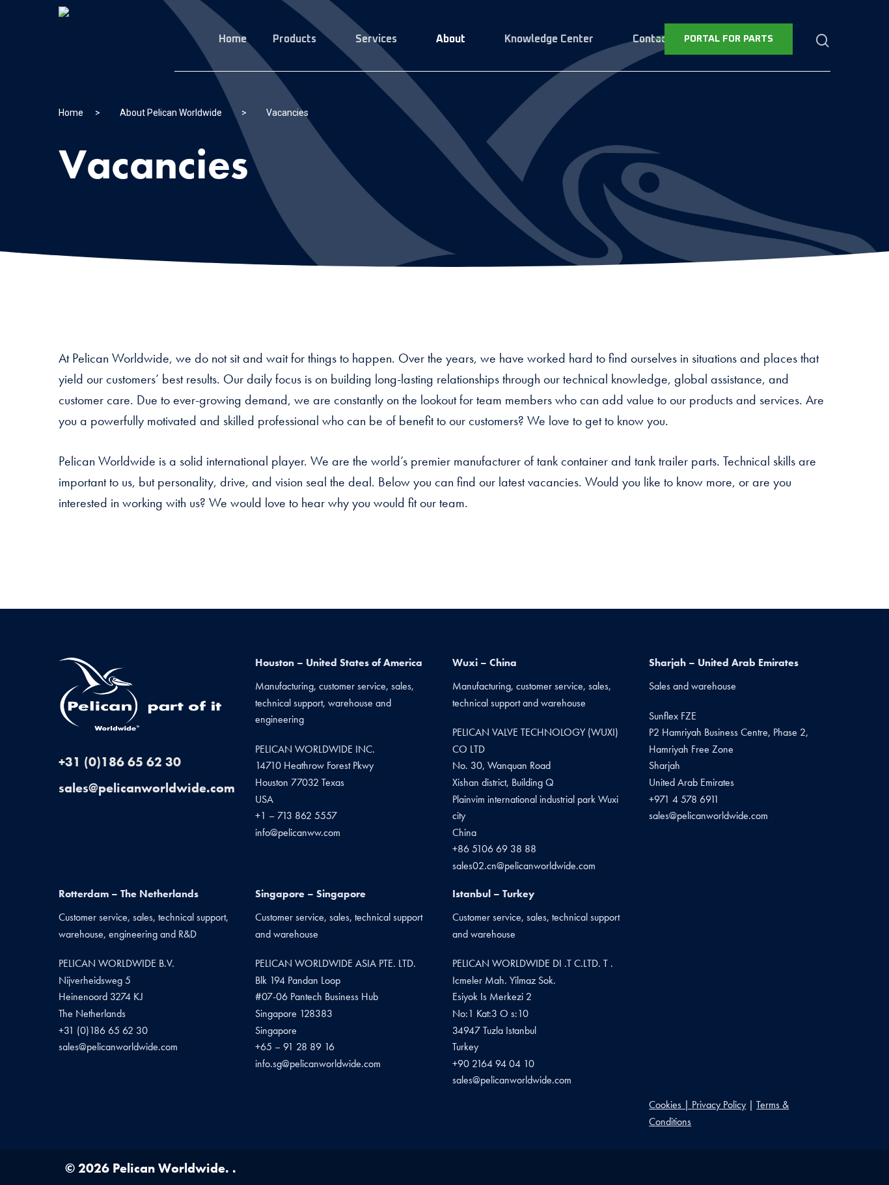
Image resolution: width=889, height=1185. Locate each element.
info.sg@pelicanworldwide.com (318, 1063)
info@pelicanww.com (297, 832)
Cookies (665, 1104)
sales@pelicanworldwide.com (147, 787)
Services (376, 39)
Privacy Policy (719, 1104)
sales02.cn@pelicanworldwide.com (523, 865)
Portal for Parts (728, 39)
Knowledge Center (549, 39)
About (450, 39)
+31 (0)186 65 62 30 (120, 761)
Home (233, 39)
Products (294, 39)
